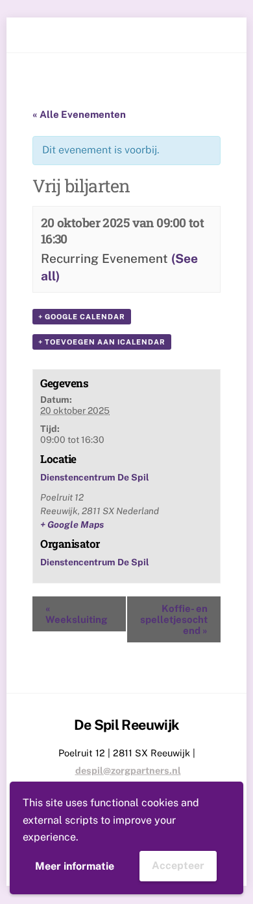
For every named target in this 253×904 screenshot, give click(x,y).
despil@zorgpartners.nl (128, 770)
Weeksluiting (76, 614)
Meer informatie (74, 866)
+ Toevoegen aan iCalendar (101, 342)
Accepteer (178, 865)
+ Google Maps (72, 524)
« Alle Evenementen (79, 114)
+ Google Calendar (81, 317)
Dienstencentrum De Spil (94, 477)
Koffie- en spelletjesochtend (174, 619)
